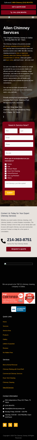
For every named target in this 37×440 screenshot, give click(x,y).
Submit (10, 193)
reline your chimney (15, 55)
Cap (8, 166)
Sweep (9, 164)
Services (5, 326)
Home (5, 322)
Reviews (5, 348)
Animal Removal (12, 173)
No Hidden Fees (8, 352)
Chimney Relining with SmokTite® (13, 369)
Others (9, 178)
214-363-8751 (19, 239)
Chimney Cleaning (8, 382)
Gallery (5, 339)
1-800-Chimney (16, 2)
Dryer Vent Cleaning (13, 171)
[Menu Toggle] (33, 17)
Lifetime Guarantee (9, 344)
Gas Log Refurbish (13, 175)
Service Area (7, 330)
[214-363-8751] (3, 241)
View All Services (8, 387)
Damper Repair (12, 169)
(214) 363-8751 (27, 2)
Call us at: (7, 2)
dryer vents (9, 60)
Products (5, 335)
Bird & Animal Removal (10, 365)
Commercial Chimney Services (12, 373)
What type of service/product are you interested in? (17, 160)
